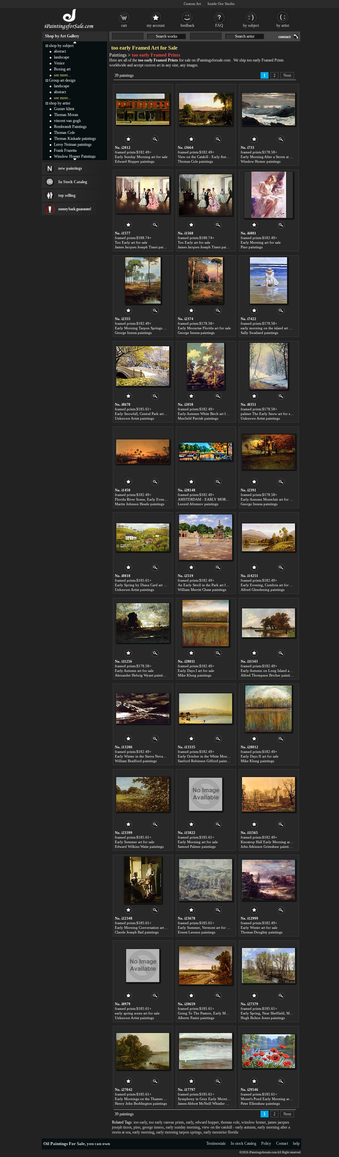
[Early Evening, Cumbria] (268, 537)
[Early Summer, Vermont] (205, 880)
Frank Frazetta (65, 150)
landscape (61, 57)
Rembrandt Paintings (70, 126)
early (189, 1122)
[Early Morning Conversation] (142, 880)
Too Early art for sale (131, 242)
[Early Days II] (268, 708)
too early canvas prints (166, 1122)
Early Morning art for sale (261, 242)
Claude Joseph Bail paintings (137, 932)
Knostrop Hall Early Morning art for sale (272, 842)
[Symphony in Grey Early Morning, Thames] (205, 1051)
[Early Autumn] (143, 623)
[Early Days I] (205, 623)
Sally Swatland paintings (259, 333)
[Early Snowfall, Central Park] (143, 366)
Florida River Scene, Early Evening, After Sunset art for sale (161, 499)
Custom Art (192, 4)
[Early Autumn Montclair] (268, 451)
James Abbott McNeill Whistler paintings (209, 1103)
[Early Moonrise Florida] (205, 280)
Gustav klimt (64, 108)
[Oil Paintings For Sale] (69, 29)
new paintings (70, 168)
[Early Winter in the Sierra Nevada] (143, 708)
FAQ (219, 25)
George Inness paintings (133, 333)
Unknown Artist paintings (134, 418)
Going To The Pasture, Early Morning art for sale (215, 1013)
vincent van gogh (67, 120)
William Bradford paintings (136, 761)
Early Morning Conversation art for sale (145, 928)
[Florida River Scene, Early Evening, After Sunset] (143, 451)
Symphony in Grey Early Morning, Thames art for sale (220, 1099)
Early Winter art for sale (259, 928)
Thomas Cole (64, 132)
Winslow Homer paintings (260, 161)
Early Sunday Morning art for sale (141, 157)
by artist (282, 25)
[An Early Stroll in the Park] (205, 537)
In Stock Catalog (72, 182)
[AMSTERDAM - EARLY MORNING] (205, 451)
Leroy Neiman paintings (73, 144)
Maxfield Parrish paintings (198, 418)
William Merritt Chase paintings (202, 590)
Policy (266, 1143)
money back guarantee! (74, 209)
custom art (152, 65)
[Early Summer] (143, 794)
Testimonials (216, 1143)
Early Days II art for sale (259, 756)
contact (284, 36)
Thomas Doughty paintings (261, 932)
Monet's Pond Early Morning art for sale (272, 1099)
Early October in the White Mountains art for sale (215, 756)
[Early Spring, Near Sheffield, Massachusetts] (268, 965)
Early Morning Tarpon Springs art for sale (147, 328)
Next (287, 75)
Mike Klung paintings (194, 675)
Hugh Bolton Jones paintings (263, 1018)
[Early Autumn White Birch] (205, 366)
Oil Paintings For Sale (64, 1143)
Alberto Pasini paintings (196, 1018)
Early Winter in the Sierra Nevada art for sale (149, 756)
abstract (60, 51)
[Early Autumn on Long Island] (268, 623)
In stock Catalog (243, 1143)
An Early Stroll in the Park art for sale (207, 585)
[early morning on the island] (268, 280)
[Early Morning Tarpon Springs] (142, 280)
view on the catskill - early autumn (229, 1127)
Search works (166, 36)
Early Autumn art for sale (134, 671)
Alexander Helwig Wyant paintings (141, 675)
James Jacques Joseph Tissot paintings (143, 247)
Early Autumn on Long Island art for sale (272, 671)
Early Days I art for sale (196, 671)
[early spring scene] (142, 965)
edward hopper (207, 1122)
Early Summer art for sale (134, 842)
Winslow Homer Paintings (75, 156)
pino (136, 1127)
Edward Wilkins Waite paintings (139, 846)
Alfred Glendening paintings (262, 590)
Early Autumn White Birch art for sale (207, 414)
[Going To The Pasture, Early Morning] (205, 965)
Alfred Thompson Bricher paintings (268, 675)
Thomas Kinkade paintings (75, 138)
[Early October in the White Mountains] (205, 708)
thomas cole (230, 1122)
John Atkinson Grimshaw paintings (267, 846)
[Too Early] (143, 194)
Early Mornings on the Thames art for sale (147, 1099)
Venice (59, 63)
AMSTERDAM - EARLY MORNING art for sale (215, 499)
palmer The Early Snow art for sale (267, 414)
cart (124, 25)
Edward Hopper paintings (134, 161)
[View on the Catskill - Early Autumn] (205, 109)
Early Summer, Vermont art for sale (205, 928)
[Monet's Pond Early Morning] (268, 1051)
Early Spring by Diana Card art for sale (145, 585)
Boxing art (62, 69)
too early (140, 1122)
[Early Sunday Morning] (143, 109)
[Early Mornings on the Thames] (143, 1051)
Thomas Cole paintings (195, 161)
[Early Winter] (268, 880)
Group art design (62, 80)
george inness (153, 1127)
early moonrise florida (221, 1132)
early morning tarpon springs (179, 1132)
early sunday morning (183, 1127)
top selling (66, 195)
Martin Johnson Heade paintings (139, 504)
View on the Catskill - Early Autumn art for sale (214, 157)
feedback (187, 25)
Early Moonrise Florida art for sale (204, 328)
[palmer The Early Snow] (268, 366)
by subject (251, 25)
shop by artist (59, 103)
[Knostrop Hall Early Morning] (268, 794)
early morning (143, 1132)
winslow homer (253, 1122)
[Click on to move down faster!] (74, 159)
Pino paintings (252, 247)
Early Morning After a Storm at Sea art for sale (276, 157)
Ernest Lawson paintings (196, 932)
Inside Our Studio (221, 4)
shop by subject (61, 45)
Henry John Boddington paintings (141, 1103)
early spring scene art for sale (137, 1013)
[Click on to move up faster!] (74, 42)
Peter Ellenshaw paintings (260, 1103)
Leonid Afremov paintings (198, 504)
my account (156, 25)
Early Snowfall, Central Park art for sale (145, 414)
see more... (62, 75)
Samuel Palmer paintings (197, 846)
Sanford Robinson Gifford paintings (205, 761)
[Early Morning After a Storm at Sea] (268, 109)
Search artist (244, 36)
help (296, 1143)
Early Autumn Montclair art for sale (268, 499)
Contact (282, 1143)
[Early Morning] (268, 194)
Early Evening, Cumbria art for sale (268, 585)
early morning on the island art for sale (270, 328)
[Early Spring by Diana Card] (143, 537)
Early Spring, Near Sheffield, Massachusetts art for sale (283, 1013)
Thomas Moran (66, 114)
